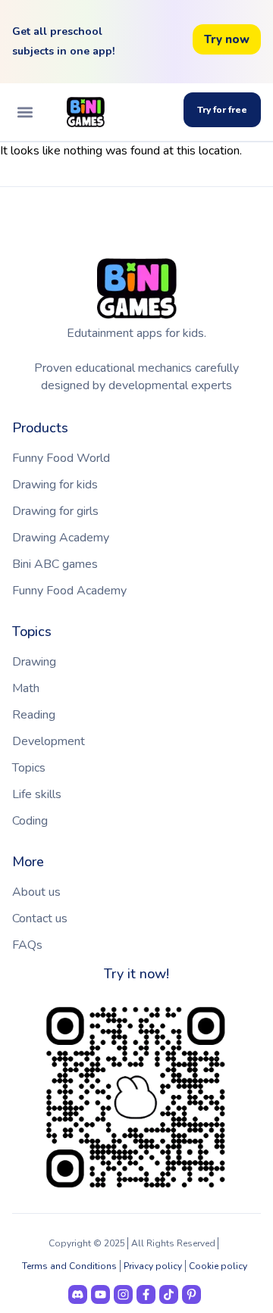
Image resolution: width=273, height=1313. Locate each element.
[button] (24, 112)
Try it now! (136, 974)
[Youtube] (100, 1294)
